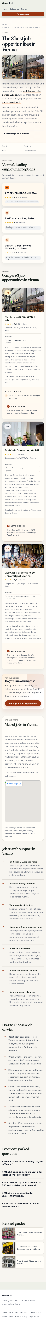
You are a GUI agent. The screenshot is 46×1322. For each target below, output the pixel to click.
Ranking (27, 146)
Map (4, 151)
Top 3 (4, 146)
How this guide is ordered (17, 133)
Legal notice (34, 1316)
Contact (24, 9)
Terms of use (8, 1316)
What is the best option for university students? (17, 1194)
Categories (14, 9)
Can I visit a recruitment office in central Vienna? (20, 1205)
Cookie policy (21, 1316)
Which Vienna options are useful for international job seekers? (22, 1173)
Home (5, 9)
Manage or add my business (23, 703)
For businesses (23, 14)
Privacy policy (35, 1312)
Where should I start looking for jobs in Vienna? (22, 1163)
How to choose (30, 151)
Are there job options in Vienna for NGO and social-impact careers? (21, 1184)
